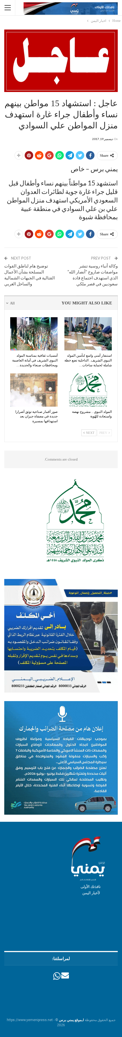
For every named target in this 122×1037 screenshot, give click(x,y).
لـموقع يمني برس (71, 1020)
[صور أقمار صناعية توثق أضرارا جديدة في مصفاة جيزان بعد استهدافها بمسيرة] (34, 390)
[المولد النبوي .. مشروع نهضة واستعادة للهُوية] (88, 390)
